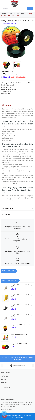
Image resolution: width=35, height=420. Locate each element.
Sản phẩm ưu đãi (8, 271)
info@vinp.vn (8, 409)
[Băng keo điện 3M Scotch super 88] (5, 328)
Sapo (21, 417)
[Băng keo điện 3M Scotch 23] (5, 347)
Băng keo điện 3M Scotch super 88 (20, 325)
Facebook (7, 387)
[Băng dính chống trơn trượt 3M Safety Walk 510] (5, 308)
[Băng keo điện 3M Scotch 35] (5, 338)
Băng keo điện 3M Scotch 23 (19, 344)
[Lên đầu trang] (31, 414)
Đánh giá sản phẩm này (9, 23)
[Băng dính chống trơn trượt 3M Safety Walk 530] (5, 298)
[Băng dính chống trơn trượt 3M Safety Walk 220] (5, 318)
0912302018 (18, 77)
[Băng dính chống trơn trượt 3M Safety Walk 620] (5, 288)
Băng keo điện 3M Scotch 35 (19, 334)
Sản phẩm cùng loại (9, 280)
